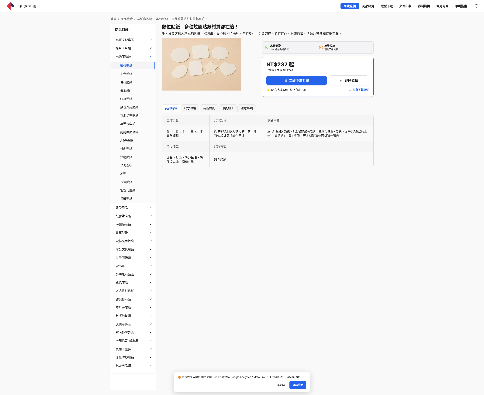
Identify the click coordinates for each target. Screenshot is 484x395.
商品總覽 (127, 19)
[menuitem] (133, 40)
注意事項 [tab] (247, 108)
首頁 (113, 19)
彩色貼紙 (126, 74)
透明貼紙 (126, 157)
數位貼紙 (126, 65)
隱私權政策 (293, 377)
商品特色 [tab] (171, 108)
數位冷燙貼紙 (129, 107)
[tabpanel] (268, 141)
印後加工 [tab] (228, 108)
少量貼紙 (126, 182)
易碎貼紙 (126, 82)
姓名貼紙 (126, 149)
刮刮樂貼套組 (129, 132)
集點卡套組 (127, 124)
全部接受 (297, 384)
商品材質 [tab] (209, 108)
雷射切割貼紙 (129, 115)
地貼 (123, 174)
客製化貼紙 (127, 190)
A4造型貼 (126, 140)
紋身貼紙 (126, 99)
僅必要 (281, 384)
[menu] (133, 202)
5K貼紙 (125, 90)
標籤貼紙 (126, 199)
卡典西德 (126, 165)
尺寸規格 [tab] (190, 108)
